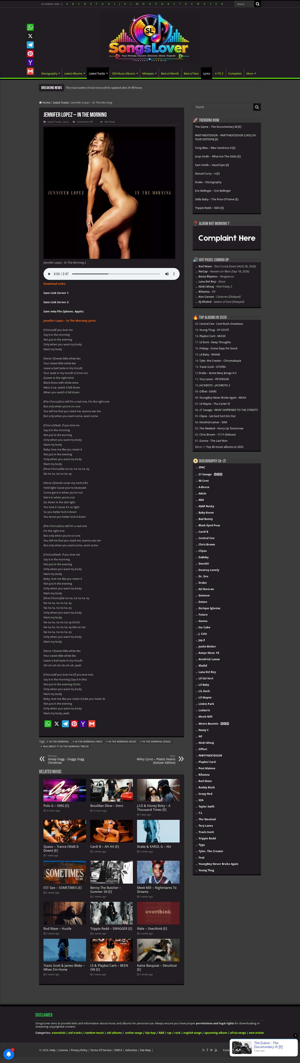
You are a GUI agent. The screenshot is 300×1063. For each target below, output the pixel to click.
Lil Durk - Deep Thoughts (215, 342)
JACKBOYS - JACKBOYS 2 (214, 385)
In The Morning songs (157, 741)
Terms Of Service (101, 1050)
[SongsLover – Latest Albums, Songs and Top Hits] (150, 37)
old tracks (74, 1032)
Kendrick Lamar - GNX (213, 422)
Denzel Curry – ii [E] (207, 173)
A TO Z (219, 73)
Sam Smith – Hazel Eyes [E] (212, 165)
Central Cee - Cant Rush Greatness (221, 323)
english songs (192, 1032)
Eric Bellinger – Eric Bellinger (213, 190)
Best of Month (170, 73)
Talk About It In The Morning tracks (66, 746)
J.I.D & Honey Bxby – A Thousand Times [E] (153, 808)
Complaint (235, 73)
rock (177, 1032)
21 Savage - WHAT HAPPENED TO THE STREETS (228, 410)
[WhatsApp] (30, 27)
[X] (30, 36)
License (63, 1050)
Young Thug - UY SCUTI (214, 330)
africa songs (238, 1032)
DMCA (118, 1050)
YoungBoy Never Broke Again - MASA (222, 397)
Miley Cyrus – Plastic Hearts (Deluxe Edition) (156, 759)
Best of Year (191, 73)
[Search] (257, 4)
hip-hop (150, 1032)
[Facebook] (207, 1050)
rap (169, 1032)
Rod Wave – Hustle (57, 929)
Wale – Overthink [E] (152, 929)
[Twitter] (211, 1050)
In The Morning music (122, 741)
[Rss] (203, 1050)
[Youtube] (216, 1050)
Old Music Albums (123, 73)
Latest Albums (73, 73)
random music (94, 1032)
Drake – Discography (208, 182)
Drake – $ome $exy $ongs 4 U (218, 373)
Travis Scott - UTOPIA (212, 366)
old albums (114, 1032)
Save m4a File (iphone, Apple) (63, 311)
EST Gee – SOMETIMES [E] (62, 888)
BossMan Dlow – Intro (106, 806)
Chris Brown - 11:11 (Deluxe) (217, 434)
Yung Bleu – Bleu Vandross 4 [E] (215, 148)
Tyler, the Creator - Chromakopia (220, 360)
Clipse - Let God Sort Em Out (217, 416)
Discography (49, 73)
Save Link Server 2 (56, 302)
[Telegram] (30, 44)
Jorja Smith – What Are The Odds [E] (218, 156)
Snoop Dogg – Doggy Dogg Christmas (66, 759)
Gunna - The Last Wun (213, 440)
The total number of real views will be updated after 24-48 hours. (104, 87)
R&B (161, 1032)
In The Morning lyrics (89, 741)
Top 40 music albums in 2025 (224, 447)
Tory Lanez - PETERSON (214, 379)
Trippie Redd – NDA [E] (209, 208)
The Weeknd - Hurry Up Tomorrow (221, 428)
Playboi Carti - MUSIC (212, 336)
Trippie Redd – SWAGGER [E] (111, 929)
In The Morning (59, 741)
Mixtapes (148, 73)
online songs (133, 1032)
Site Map (145, 1050)
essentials (58, 1032)
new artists (256, 1032)
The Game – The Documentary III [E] (218, 126)
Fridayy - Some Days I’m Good (218, 348)
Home (46, 102)
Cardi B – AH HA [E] (104, 847)
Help (53, 1050)
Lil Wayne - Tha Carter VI (214, 403)
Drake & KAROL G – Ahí (154, 847)
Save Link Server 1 (56, 293)
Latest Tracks (97, 73)
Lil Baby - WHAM (209, 354)
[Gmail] (30, 71)
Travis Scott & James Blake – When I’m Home (64, 968)
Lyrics (206, 73)
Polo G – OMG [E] (56, 806)
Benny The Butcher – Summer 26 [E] (105, 890)
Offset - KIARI (207, 391)
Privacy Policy (79, 1050)
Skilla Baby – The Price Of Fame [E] (216, 199)
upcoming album (215, 1032)
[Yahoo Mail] (30, 62)
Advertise (131, 1050)
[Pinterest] (30, 53)
